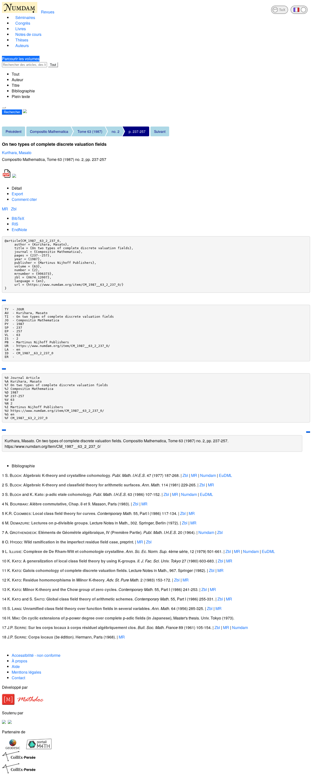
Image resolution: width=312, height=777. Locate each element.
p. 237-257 (137, 131)
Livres (20, 28)
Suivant (160, 131)
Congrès (22, 23)
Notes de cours (28, 34)
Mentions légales (26, 672)
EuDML (225, 475)
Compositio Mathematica (49, 131)
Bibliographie (23, 91)
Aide (16, 666)
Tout (53, 65)
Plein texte (21, 96)
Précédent (13, 131)
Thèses (21, 40)
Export (17, 194)
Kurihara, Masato (16, 152)
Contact (18, 677)
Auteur (17, 79)
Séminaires (25, 17)
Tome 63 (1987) (90, 131)
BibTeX (18, 218)
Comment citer (24, 199)
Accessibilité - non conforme (36, 655)
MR (5, 209)
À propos (19, 661)
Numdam (208, 475)
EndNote (19, 229)
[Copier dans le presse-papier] (4, 300)
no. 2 (115, 131)
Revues (47, 12)
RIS (15, 224)
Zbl (14, 209)
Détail (17, 188)
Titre (16, 85)
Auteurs (22, 45)
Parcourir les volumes (20, 58)
